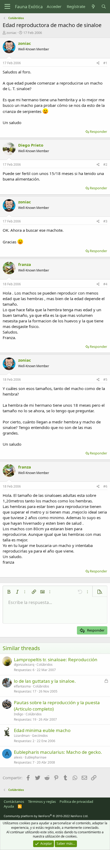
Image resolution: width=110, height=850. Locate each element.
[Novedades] (93, 6)
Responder (98, 131)
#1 (105, 63)
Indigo (18, 714)
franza (24, 264)
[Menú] (7, 6)
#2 (105, 164)
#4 (105, 284)
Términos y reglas (42, 801)
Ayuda (9, 806)
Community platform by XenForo (46, 816)
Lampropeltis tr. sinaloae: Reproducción (55, 659)
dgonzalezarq (24, 664)
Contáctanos (14, 801)
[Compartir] (98, 63)
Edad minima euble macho (42, 730)
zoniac (11, 32)
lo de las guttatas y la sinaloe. (45, 681)
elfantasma (22, 686)
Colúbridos (45, 664)
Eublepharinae (35, 757)
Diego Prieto (30, 145)
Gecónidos (40, 735)
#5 (105, 379)
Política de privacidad (76, 801)
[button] (9, 592)
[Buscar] (104, 6)
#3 (105, 221)
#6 (105, 486)
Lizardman (22, 735)
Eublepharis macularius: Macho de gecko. (58, 752)
